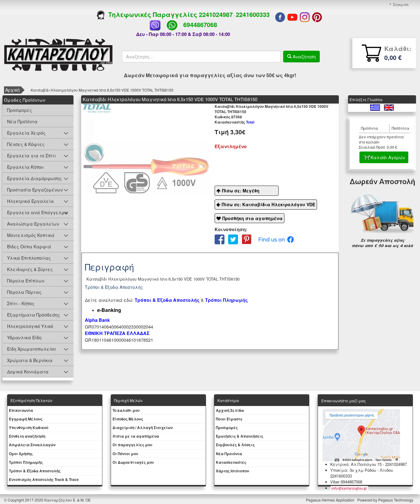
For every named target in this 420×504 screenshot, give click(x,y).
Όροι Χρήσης (21, 453)
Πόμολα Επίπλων (25, 281)
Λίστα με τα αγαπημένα (136, 436)
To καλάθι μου (126, 410)
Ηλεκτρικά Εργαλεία (30, 201)
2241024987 (216, 14)
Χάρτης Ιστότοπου (232, 471)
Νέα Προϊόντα (22, 121)
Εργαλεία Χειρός (26, 133)
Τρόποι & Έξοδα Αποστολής (35, 471)
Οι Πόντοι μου (125, 453)
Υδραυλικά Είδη (24, 337)
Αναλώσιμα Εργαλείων (33, 224)
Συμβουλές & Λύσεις (235, 444)
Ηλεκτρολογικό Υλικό (30, 326)
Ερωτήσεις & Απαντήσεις (239, 436)
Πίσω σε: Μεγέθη (241, 190)
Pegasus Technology (396, 499)
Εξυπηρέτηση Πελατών (31, 400)
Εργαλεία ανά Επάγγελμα (37, 212)
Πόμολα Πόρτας (24, 292)
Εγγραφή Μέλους (25, 419)
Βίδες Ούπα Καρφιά (29, 246)
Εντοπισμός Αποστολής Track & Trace (44, 479)
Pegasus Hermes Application (330, 499)
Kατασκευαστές (231, 462)
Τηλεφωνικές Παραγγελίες (152, 14)
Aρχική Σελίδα (230, 410)
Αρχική (12, 90)
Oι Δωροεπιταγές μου (133, 462)
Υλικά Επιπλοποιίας (29, 258)
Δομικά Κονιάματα (28, 371)
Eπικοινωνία (21, 410)
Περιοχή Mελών (128, 400)
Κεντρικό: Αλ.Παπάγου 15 (356, 464)
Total (234, 122)
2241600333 (253, 14)
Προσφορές (19, 110)
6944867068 (200, 24)
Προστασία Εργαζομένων (35, 190)
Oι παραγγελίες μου (132, 444)
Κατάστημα (228, 400)
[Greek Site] (375, 107)
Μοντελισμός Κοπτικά (30, 235)
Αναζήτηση (303, 56)
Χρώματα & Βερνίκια (30, 360)
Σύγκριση (400, 4)
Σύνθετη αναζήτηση (27, 436)
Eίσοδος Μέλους (128, 419)
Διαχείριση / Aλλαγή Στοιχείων (142, 427)
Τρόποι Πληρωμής (226, 300)
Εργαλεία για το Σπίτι (31, 155)
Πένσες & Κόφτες (26, 144)
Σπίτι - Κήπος (20, 303)
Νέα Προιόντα (229, 453)
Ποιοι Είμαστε (229, 419)
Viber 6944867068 (346, 482)
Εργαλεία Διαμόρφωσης (34, 178)
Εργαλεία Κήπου (25, 167)
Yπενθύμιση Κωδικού (28, 427)
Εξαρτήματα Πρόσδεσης (33, 315)
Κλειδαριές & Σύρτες (30, 269)
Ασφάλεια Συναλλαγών (32, 444)
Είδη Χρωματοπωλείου (31, 349)
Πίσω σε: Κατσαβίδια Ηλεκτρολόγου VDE (268, 204)
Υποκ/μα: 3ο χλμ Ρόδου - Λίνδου (361, 470)
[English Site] (388, 107)
